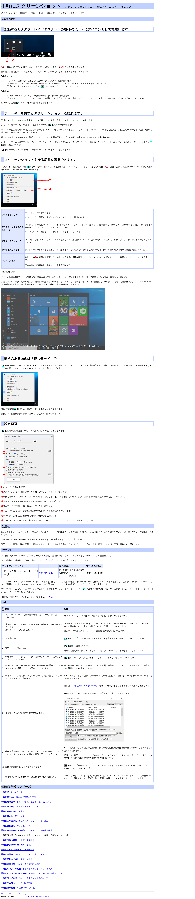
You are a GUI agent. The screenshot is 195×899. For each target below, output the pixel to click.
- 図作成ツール (12, 792)
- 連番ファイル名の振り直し (25, 878)
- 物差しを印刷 (16, 859)
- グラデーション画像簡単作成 (26, 830)
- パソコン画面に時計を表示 (20, 864)
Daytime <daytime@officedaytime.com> (18, 894)
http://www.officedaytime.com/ (39, 896)
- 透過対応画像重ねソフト (19, 806)
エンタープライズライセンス (50, 560)
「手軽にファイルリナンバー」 (84, 686)
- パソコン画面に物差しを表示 (23, 854)
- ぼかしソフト (14, 816)
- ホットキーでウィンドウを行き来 (26, 869)
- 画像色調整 (17, 849)
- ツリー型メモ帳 (16, 883)
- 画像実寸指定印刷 (17, 840)
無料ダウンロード (48, 573)
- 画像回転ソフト (16, 811)
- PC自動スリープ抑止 (18, 888)
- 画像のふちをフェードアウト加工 (24, 821)
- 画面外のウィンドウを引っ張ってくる (31, 873)
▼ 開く (52, 597)
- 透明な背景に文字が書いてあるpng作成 (26, 802)
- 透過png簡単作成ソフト (19, 797)
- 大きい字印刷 (16, 845)
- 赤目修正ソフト (15, 826)
